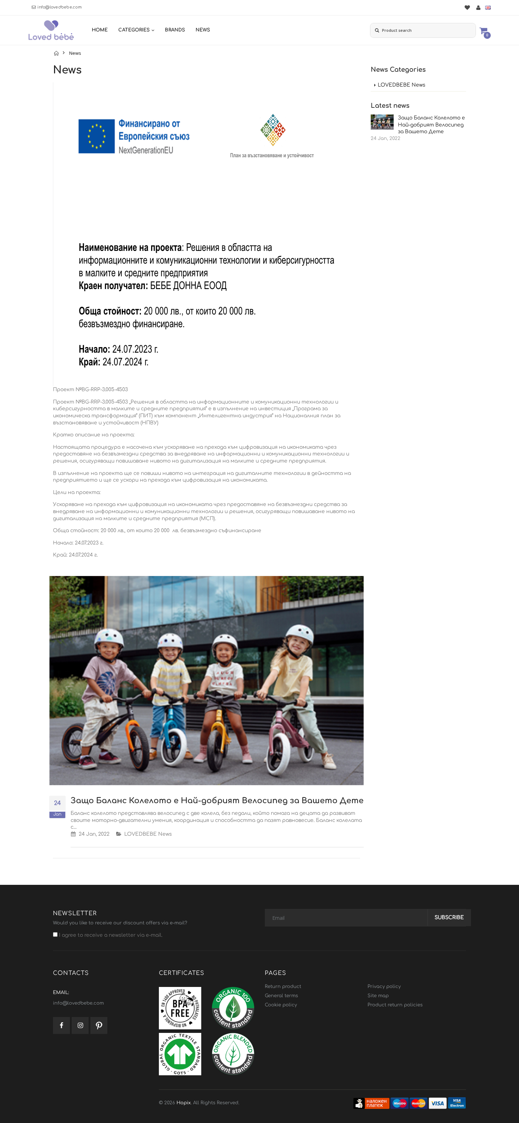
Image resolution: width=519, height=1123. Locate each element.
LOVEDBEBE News (148, 834)
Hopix (184, 1102)
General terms (281, 995)
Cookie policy (281, 1005)
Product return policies (395, 1005)
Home (100, 30)
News (203, 30)
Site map (378, 995)
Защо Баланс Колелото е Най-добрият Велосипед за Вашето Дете (217, 800)
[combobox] (423, 30)
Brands (175, 30)
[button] (483, 30)
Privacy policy (384, 986)
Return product (283, 986)
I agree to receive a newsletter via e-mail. (110, 935)
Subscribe (449, 917)
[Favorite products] (467, 7)
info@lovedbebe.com (59, 7)
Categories (134, 30)
